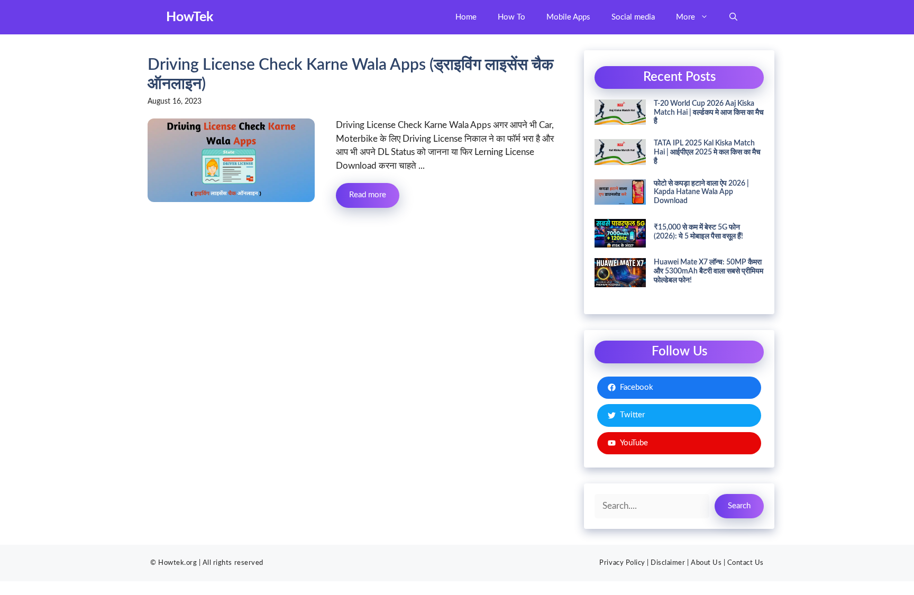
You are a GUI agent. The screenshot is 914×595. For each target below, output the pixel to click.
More (685, 17)
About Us (706, 563)
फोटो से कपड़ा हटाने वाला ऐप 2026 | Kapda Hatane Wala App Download (701, 192)
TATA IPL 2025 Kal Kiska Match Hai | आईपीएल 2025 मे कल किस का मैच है (707, 152)
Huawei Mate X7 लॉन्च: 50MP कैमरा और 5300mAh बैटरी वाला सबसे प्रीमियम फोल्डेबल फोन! (708, 271)
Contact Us (745, 563)
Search (739, 506)
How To (511, 17)
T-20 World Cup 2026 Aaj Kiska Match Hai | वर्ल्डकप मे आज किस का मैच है (709, 112)
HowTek (189, 17)
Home (466, 17)
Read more (367, 195)
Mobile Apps (568, 17)
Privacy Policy (622, 563)
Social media (633, 17)
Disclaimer (668, 563)
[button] (733, 17)
